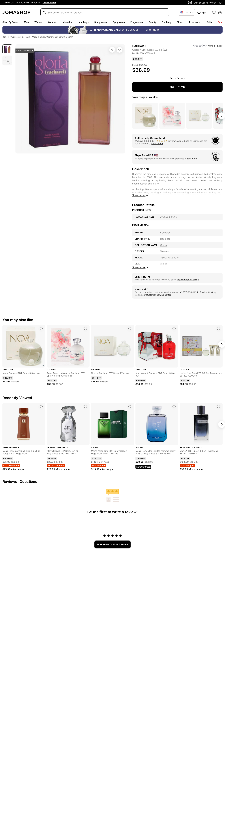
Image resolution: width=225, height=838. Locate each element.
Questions (28, 482)
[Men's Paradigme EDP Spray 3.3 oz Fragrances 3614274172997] (130, 407)
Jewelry (67, 22)
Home (5, 37)
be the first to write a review (112, 544)
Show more (138, 195)
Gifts (209, 22)
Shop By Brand (10, 22)
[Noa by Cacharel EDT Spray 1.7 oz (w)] (130, 329)
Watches (53, 22)
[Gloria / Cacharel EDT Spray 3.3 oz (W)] (119, 50)
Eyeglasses (119, 22)
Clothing (166, 22)
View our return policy (188, 279)
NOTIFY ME (177, 86)
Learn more (157, 143)
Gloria (34, 37)
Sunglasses (100, 22)
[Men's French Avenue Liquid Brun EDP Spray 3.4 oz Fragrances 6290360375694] (41, 407)
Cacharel (26, 37)
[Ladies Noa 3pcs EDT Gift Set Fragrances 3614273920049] (218, 329)
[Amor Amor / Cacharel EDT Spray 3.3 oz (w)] (174, 329)
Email (202, 292)
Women (38, 22)
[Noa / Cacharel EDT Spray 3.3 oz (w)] (41, 329)
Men (26, 22)
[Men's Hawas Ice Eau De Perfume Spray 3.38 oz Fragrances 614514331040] (174, 407)
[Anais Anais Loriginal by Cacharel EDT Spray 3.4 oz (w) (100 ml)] (85, 329)
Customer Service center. (158, 295)
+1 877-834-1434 (189, 292)
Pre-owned (195, 22)
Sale (220, 22)
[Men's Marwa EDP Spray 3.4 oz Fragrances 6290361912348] (85, 407)
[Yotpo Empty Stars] (200, 45)
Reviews (9, 482)
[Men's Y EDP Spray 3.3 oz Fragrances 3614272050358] (218, 407)
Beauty (152, 22)
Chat (210, 292)
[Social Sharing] (112, 50)
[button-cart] (220, 12)
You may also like (145, 97)
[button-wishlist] (214, 12)
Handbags (83, 22)
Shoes (180, 22)
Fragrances (136, 22)
